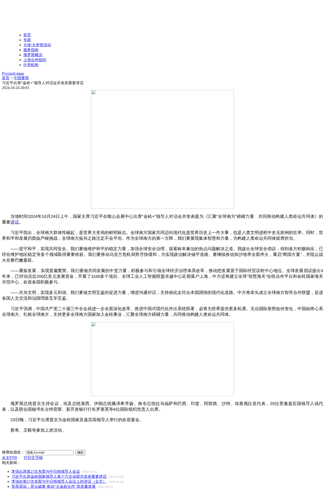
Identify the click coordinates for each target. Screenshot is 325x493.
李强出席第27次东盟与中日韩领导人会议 (45, 471)
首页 (27, 35)
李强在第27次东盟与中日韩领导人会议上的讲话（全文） (59, 481)
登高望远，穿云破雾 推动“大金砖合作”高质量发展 (53, 486)
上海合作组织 (34, 60)
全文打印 (9, 458)
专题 (27, 40)
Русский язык (13, 73)
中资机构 (31, 65)
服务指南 (31, 50)
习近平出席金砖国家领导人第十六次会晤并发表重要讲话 (59, 476)
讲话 (14, 222)
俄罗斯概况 (32, 55)
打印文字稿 (33, 458)
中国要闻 (21, 78)
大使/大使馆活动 (37, 45)
